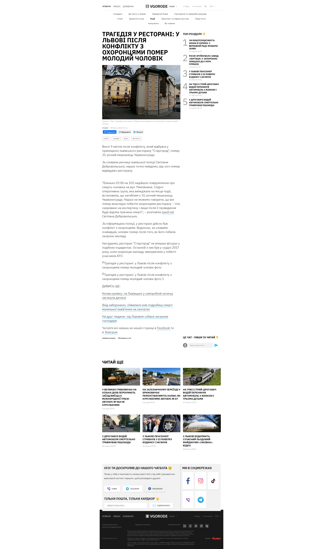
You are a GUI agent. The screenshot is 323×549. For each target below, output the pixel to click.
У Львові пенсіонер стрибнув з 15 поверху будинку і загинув (202, 74)
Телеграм (111, 332)
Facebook (164, 328)
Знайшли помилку (108, 338)
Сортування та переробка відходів (190, 14)
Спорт (120, 18)
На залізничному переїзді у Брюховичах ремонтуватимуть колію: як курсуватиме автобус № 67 (161, 394)
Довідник (128, 6)
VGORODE (159, 516)
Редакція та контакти (143, 524)
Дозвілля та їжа (136, 18)
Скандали (117, 14)
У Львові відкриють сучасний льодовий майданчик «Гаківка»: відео (198, 441)
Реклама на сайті (174, 524)
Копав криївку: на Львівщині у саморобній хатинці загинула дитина (137, 295)
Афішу (187, 6)
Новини (106, 6)
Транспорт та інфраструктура (175, 18)
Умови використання (109, 524)
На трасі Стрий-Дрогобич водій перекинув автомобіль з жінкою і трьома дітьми (204, 88)
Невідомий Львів (160, 14)
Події (152, 18)
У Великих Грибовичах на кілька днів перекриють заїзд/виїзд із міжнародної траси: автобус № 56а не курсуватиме (119, 397)
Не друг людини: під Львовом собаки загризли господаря (135, 318)
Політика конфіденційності (112, 527)
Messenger (157, 489)
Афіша (116, 6)
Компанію (198, 6)
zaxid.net (168, 212)
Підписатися (163, 505)
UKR (211, 6)
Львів (172, 516)
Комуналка (153, 23)
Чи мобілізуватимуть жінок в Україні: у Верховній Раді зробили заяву (203, 44)
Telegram (134, 489)
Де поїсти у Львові (137, 14)
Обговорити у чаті (124, 338)
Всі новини (170, 23)
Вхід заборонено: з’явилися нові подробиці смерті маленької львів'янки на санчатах (137, 307)
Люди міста (200, 18)
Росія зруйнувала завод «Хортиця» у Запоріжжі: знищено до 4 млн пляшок (204, 60)
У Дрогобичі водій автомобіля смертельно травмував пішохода (203, 102)
